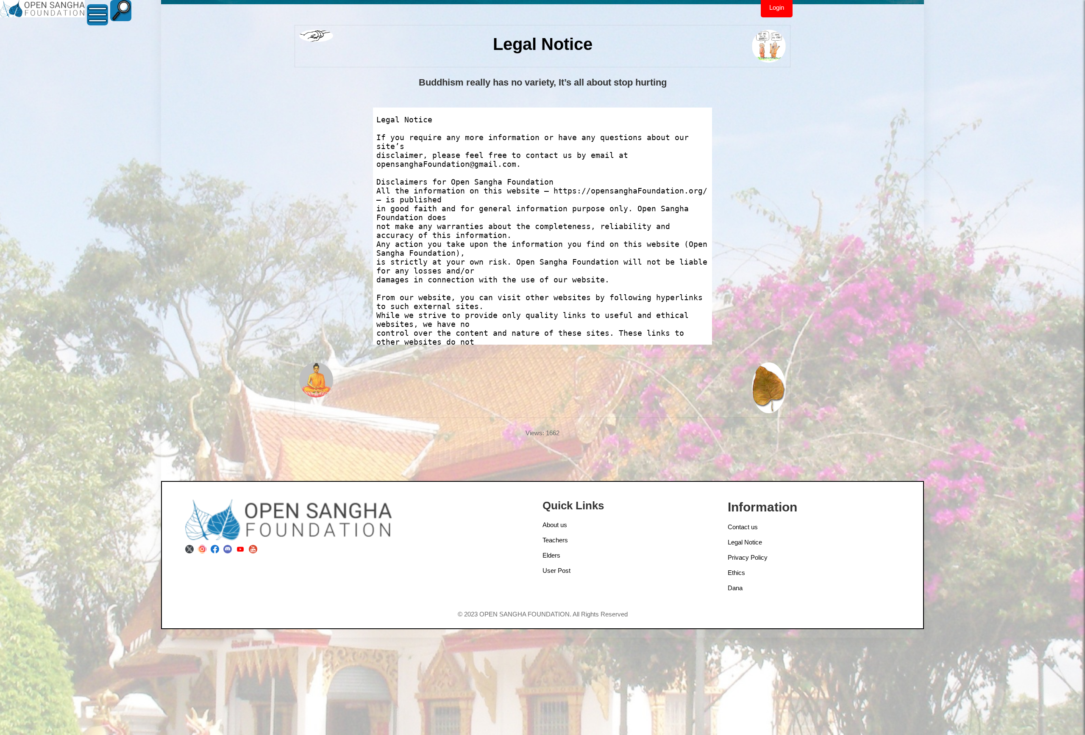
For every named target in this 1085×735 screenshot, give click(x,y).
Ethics (736, 572)
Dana (735, 587)
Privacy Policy (748, 557)
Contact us (743, 527)
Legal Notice (745, 542)
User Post (556, 570)
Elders (551, 555)
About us (554, 524)
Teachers (555, 540)
